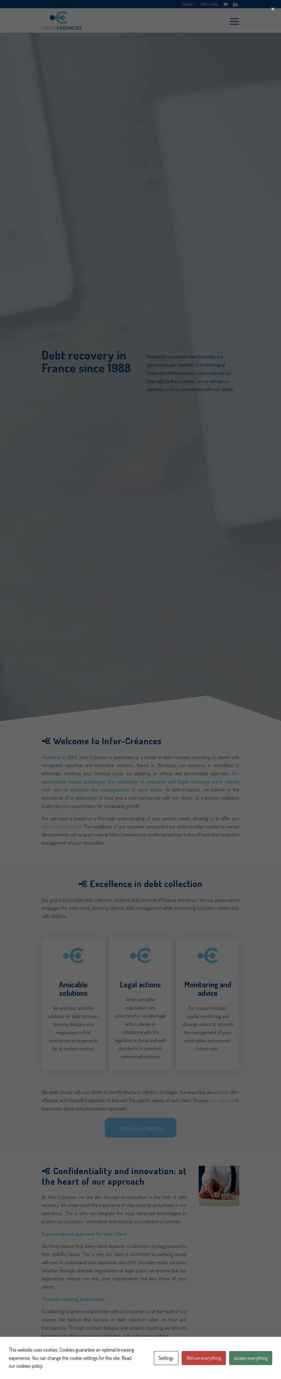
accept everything (251, 1358)
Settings (166, 1358)
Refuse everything (203, 1358)
